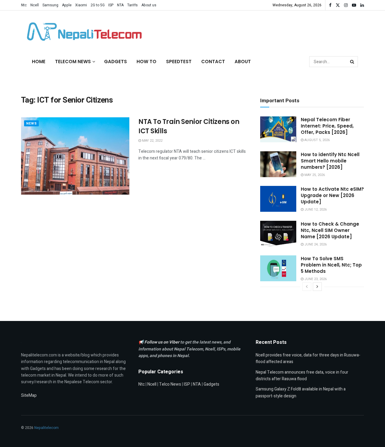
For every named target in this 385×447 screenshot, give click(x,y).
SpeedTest (179, 61)
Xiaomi (81, 5)
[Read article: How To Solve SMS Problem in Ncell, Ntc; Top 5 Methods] (278, 268)
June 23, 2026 (315, 279)
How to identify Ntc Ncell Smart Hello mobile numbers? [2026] (330, 160)
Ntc (24, 5)
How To (146, 61)
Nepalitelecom (46, 427)
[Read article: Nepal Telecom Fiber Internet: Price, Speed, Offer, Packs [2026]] (278, 129)
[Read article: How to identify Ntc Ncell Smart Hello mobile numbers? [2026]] (278, 164)
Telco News (170, 384)
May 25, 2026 (314, 174)
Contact (213, 61)
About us (148, 5)
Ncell (34, 5)
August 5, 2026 (316, 140)
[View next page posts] (317, 286)
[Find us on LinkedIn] (362, 5)
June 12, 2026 (315, 209)
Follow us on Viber (162, 342)
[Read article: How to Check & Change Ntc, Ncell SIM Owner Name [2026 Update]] (278, 234)
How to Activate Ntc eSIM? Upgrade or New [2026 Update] (332, 195)
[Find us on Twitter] (338, 5)
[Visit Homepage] (82, 31)
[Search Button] (352, 61)
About (243, 61)
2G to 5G (98, 5)
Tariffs (132, 5)
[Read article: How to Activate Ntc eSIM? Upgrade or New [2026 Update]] (278, 199)
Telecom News (73, 61)
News (31, 123)
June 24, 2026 (315, 244)
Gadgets (115, 61)
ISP (110, 5)
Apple (67, 5)
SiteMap (29, 395)
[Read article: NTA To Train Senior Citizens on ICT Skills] (75, 156)
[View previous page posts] (306, 286)
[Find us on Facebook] (330, 5)
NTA (120, 5)
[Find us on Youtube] (354, 5)
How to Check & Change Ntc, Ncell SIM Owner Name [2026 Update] (330, 230)
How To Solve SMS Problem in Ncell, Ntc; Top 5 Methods (331, 264)
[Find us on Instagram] (346, 5)
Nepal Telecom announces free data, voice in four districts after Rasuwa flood (302, 375)
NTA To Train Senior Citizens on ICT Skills (188, 126)
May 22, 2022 (151, 140)
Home (38, 61)
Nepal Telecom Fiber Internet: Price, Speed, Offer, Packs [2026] (327, 125)
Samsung (50, 5)
